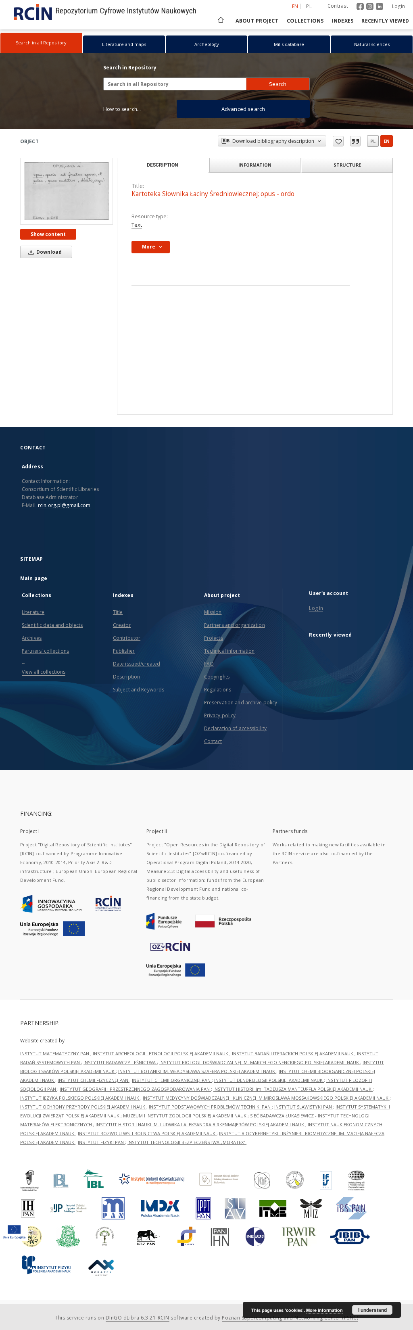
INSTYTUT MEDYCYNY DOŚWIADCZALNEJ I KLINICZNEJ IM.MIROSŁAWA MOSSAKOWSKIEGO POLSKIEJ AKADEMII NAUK (266, 1098)
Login (398, 6)
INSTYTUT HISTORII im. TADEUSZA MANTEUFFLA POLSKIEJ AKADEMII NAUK (293, 1089)
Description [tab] (162, 165)
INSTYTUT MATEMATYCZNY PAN (55, 1053)
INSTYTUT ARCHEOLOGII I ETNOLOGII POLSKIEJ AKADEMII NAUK (161, 1053)
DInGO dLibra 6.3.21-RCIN (137, 1317)
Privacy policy (220, 715)
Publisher (124, 650)
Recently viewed (385, 20)
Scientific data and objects (52, 625)
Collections (305, 20)
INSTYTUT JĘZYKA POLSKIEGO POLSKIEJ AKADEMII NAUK (80, 1098)
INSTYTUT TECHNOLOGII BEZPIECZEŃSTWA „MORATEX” (186, 1142)
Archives (32, 638)
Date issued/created (136, 663)
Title (118, 612)
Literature (33, 612)
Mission (213, 612)
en (387, 141)
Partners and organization (234, 625)
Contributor (126, 638)
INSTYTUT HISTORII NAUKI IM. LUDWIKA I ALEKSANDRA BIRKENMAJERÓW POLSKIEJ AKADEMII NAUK (200, 1124)
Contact (213, 741)
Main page (33, 578)
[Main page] (220, 21)
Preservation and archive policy (240, 702)
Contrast (337, 5)
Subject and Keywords (138, 689)
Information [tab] (254, 165)
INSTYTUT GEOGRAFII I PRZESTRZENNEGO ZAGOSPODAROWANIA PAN (135, 1089)
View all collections (43, 671)
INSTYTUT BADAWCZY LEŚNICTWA (120, 1062)
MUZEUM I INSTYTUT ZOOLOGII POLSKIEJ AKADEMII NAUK (185, 1116)
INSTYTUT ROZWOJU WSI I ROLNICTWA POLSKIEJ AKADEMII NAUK (147, 1133)
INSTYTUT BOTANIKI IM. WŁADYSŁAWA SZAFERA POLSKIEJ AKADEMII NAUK (197, 1071)
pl (309, 6)
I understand (372, 1309)
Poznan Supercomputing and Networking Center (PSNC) (290, 1317)
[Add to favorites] (338, 141)
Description (126, 676)
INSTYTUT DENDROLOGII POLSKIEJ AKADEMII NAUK (269, 1080)
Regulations (217, 689)
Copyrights (216, 676)
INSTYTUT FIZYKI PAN (101, 1142)
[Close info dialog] (355, 141)
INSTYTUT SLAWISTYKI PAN (303, 1107)
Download (48, 251)
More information (324, 1310)
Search (277, 84)
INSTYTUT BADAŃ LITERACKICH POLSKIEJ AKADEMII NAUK (293, 1053)
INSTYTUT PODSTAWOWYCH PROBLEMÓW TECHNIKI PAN (210, 1107)
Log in (316, 608)
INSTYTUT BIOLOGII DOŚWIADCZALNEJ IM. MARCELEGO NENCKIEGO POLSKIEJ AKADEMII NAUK (259, 1062)
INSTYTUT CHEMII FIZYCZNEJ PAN (93, 1080)
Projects (213, 638)
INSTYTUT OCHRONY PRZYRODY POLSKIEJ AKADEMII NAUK (83, 1107)
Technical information (229, 650)
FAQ (209, 663)
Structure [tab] (347, 165)
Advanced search (243, 109)
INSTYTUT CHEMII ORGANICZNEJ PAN (172, 1080)
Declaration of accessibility (235, 728)
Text (136, 224)
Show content (48, 234)
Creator (122, 625)
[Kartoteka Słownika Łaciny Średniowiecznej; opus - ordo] (66, 191)
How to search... (122, 109)
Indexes (343, 20)
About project (257, 20)
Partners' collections (45, 650)
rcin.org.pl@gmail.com (64, 505)
